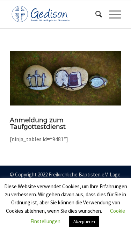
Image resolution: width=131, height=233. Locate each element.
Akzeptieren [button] (84, 222)
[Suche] (95, 14)
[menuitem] (95, 14)
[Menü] (111, 14)
